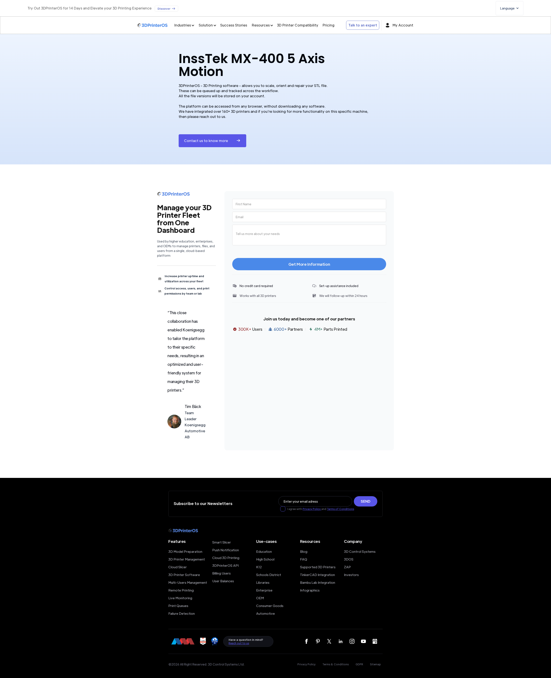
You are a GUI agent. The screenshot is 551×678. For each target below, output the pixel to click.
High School (265, 559)
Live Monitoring (180, 598)
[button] (509, 8)
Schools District (268, 575)
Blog (303, 551)
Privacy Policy (312, 509)
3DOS (348, 559)
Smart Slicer (221, 542)
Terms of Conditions (340, 509)
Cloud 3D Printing (225, 558)
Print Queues (178, 606)
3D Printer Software (184, 575)
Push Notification (225, 550)
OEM (260, 598)
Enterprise (264, 590)
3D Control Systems (360, 551)
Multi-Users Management (187, 582)
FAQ (303, 559)
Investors (351, 575)
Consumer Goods (269, 606)
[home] (152, 25)
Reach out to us (239, 643)
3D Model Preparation (185, 551)
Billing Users (221, 573)
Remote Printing (181, 590)
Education (264, 551)
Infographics (310, 590)
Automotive (265, 613)
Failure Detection (181, 613)
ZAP (347, 567)
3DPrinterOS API (225, 565)
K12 (259, 567)
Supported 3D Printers (318, 567)
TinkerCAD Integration (317, 575)
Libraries (262, 582)
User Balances (223, 581)
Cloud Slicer (177, 567)
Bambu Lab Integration (317, 582)
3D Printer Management (186, 559)
